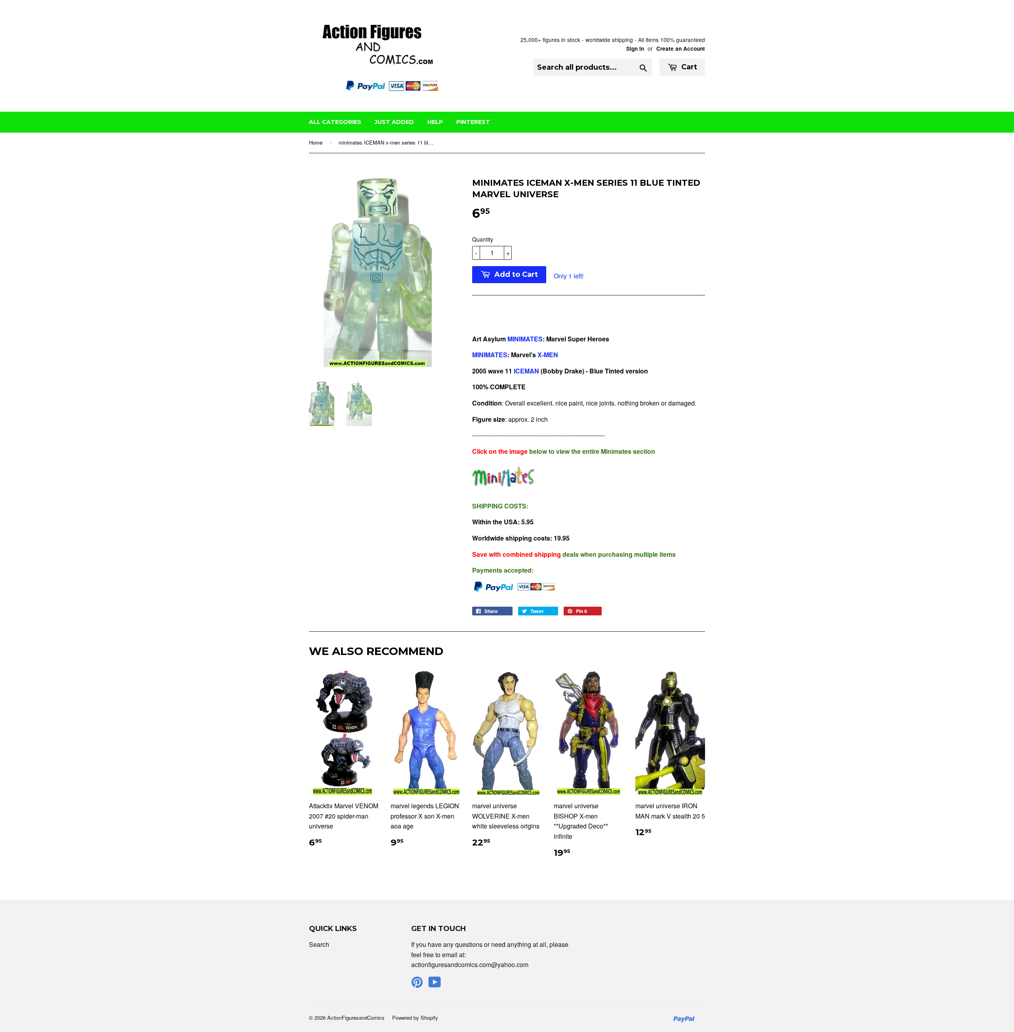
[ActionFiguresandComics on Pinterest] (417, 984)
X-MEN (548, 354)
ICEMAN (526, 370)
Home (315, 142)
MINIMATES (525, 338)
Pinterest (473, 122)
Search (319, 944)
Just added (394, 122)
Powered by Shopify (415, 1017)
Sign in (635, 48)
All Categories (335, 122)
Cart (688, 67)
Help (435, 122)
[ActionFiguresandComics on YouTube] (435, 984)
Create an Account (680, 48)
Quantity (482, 239)
